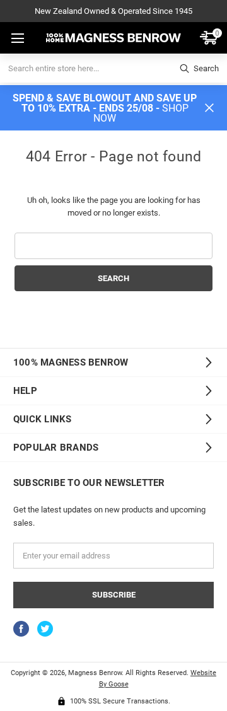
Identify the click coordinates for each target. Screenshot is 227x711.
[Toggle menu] (16, 38)
